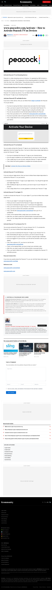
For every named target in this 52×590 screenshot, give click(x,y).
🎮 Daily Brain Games (5, 527)
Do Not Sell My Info (5, 562)
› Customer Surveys (8, 451)
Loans (38, 5)
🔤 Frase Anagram (4, 531)
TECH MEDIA (6, 25)
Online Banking (25, 5)
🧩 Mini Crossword (5, 529)
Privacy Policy (35, 587)
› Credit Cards (7, 449)
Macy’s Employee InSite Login (30, 17)
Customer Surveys (8, 5)
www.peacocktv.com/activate (37, 113)
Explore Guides (46, 1)
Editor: (5, 543)
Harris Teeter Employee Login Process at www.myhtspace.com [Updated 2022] (22, 435)
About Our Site (4, 545)
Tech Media (7, 20)
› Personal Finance (8, 453)
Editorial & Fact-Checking (6, 549)
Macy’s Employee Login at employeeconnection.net (16, 429)
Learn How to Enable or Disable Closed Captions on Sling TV (10, 353)
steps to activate (35, 100)
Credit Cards (3, 512)
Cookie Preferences (5, 564)
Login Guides (3, 510)
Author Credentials (4, 551)
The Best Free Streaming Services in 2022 (39, 353)
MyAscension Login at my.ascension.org (15, 17)
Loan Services (4, 522)
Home (2, 20)
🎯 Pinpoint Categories (5, 533)
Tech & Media (33, 5)
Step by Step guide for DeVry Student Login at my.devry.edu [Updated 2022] (22, 438)
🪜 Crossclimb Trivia (5, 538)
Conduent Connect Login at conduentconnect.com (16, 432)
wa (43, 35)
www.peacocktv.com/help (11, 261)
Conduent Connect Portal (43, 17)
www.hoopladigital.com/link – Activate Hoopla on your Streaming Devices (25, 354)
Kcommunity (26, 2)
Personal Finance (17, 5)
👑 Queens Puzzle (4, 536)
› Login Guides (7, 447)
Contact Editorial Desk (5, 547)
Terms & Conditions (5, 558)
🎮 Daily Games (44, 5)
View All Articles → (42, 325)
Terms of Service (42, 587)
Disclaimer (49, 587)
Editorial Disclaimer (5, 560)
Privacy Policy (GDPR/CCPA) (6, 556)
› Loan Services (7, 459)
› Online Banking (7, 455)
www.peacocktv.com (9, 271)
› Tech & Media (7, 457)
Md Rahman (10, 34)
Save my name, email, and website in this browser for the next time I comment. (25, 388)
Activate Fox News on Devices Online (21, 166)
